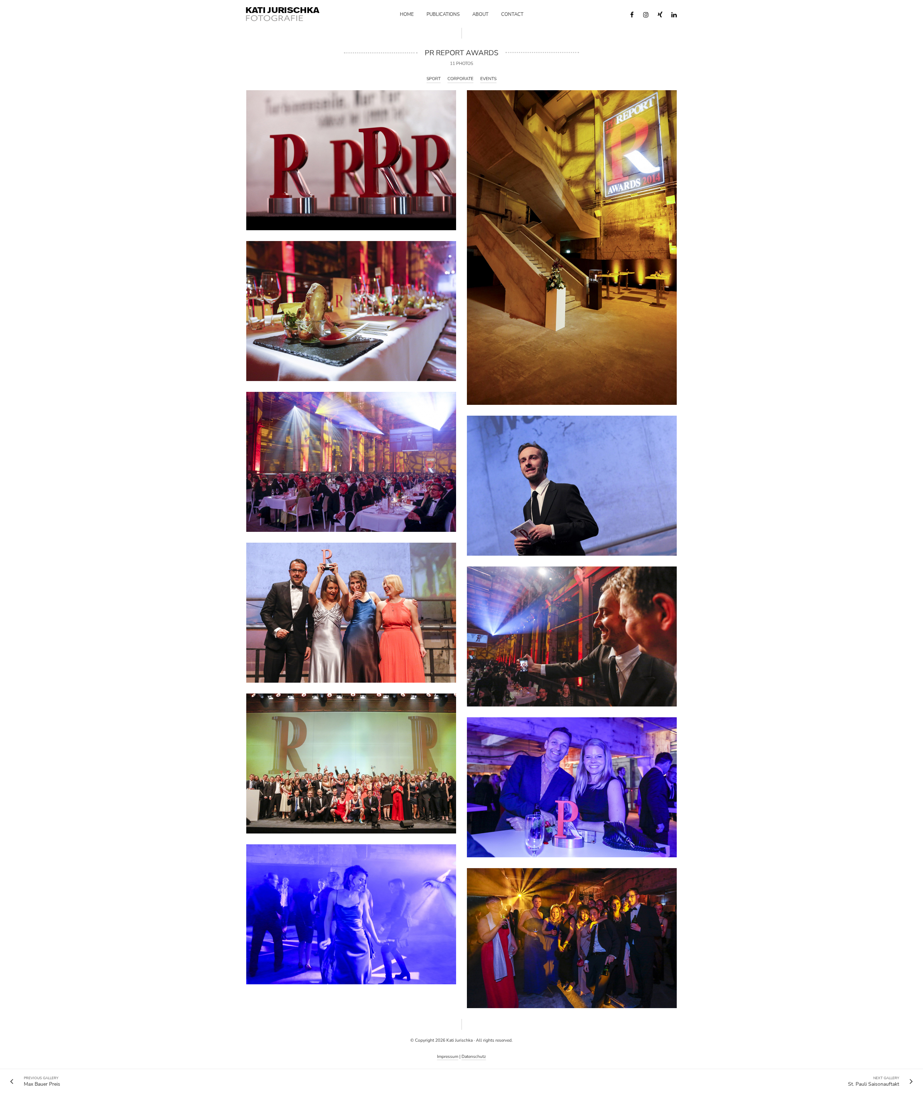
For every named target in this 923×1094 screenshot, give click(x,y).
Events (488, 79)
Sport (434, 79)
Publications (443, 14)
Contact (512, 14)
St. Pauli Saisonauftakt (873, 1082)
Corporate (460, 79)
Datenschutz (474, 1056)
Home (407, 14)
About (480, 14)
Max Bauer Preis (42, 1082)
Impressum (447, 1056)
